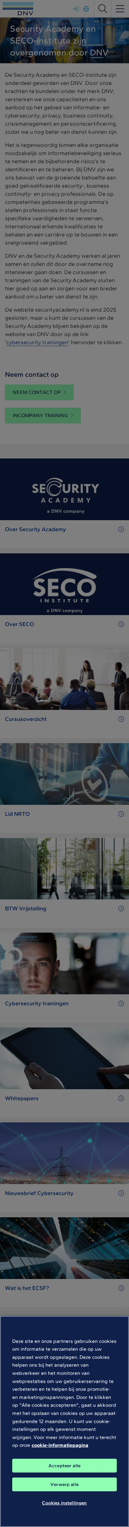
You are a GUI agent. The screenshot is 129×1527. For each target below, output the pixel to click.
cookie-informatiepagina (60, 1445)
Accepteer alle (64, 1465)
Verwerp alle (64, 1484)
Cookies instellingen (64, 1503)
